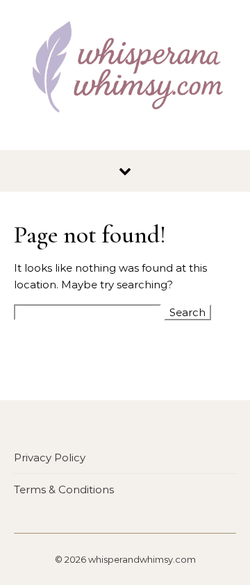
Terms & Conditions (64, 489)
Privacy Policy (49, 457)
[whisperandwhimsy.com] (125, 70)
